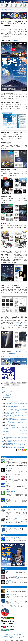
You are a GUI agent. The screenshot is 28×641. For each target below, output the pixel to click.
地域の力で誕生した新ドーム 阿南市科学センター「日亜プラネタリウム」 (14, 427)
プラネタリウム (15, 384)
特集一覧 (13, 606)
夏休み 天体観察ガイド (11, 594)
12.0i (10, 477)
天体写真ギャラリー (11, 571)
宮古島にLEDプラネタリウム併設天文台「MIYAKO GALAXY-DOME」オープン (14, 413)
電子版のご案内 (6, 397)
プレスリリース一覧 (19, 636)
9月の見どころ (9, 599)
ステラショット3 (10, 484)
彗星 (19, 382)
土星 (7, 590)
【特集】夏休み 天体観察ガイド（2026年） (16, 406)
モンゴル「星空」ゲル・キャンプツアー (15, 537)
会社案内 (10, 637)
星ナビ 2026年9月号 (11, 459)
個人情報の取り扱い (8, 636)
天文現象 (13, 382)
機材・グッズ (8, 9)
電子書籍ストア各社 (10, 356)
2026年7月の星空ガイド (12, 418)
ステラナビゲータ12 (11, 476)
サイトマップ (16, 637)
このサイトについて (10, 634)
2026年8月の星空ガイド (12, 408)
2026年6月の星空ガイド (12, 425)
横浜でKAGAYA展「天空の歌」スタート (15, 443)
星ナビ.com (4, 389)
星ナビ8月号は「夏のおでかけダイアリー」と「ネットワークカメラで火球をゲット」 (14, 415)
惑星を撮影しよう (10, 581)
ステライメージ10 (10, 491)
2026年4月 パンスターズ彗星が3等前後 (15, 447)
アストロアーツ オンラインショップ (10, 394)
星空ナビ (8, 499)
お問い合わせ (19, 634)
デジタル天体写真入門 (11, 576)
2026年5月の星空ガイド (12, 436)
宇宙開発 (7, 384)
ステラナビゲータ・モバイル (13, 468)
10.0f (10, 493)
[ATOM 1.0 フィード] (24, 450)
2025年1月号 (6, 391)
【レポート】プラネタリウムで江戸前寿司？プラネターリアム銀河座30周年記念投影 (14, 410)
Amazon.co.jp (12, 353)
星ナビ (6, 382)
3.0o (10, 485)
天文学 (24, 382)
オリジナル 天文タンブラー (12, 518)
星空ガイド (5, 606)
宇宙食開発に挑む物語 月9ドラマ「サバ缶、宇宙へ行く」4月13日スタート (14, 441)
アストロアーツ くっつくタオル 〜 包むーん (16, 510)
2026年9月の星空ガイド (12, 402)
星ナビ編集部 (14, 40)
